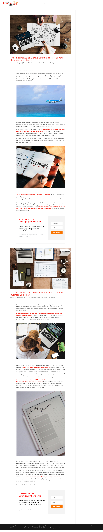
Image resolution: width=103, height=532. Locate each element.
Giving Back (89, 3)
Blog (82, 3)
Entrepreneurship (35, 63)
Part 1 (30, 70)
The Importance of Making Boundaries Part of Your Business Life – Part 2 (37, 58)
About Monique (41, 3)
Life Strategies (51, 63)
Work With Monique (54, 3)
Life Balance (44, 63)
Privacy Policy (43, 526)
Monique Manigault (17, 63)
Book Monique (67, 3)
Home (32, 3)
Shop (75, 3)
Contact (97, 3)
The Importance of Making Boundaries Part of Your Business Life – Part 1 (37, 293)
